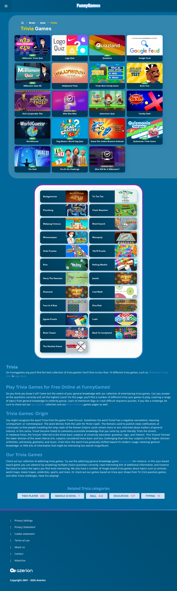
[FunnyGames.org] (22, 23)
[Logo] (88, 6)
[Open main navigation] (6, 6)
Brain (32, 22)
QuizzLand (125, 461)
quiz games (38, 404)
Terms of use (22, 540)
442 (101, 496)
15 (158, 496)
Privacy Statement (25, 527)
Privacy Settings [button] (24, 520)
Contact (19, 553)
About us (20, 547)
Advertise (20, 560)
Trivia (53, 22)
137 (133, 496)
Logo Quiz (20, 376)
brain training (75, 404)
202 (42, 496)
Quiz (42, 22)
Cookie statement (25, 533)
